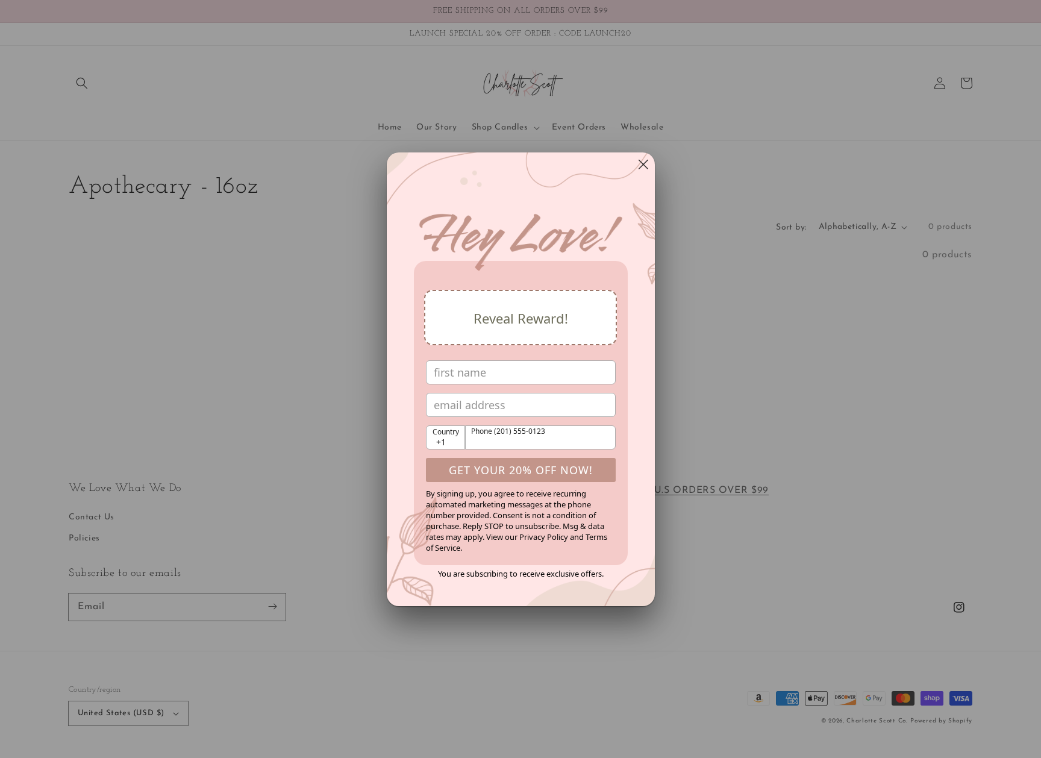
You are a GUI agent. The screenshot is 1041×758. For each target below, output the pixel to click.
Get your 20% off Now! (521, 470)
